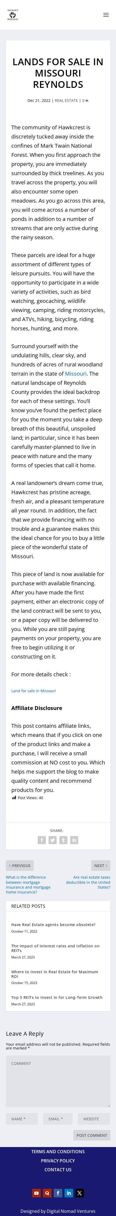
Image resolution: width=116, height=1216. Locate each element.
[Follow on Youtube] (36, 1193)
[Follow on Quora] (47, 1193)
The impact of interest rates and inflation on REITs (55, 948)
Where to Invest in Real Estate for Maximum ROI (54, 974)
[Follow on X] (79, 1193)
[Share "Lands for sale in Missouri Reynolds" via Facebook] (41, 840)
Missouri (76, 373)
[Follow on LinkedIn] (68, 1193)
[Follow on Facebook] (58, 1193)
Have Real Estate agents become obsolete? (53, 924)
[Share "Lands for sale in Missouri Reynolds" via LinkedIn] (74, 840)
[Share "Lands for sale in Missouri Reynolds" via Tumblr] (63, 840)
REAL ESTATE (66, 100)
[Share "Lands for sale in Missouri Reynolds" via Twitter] (52, 840)
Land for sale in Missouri (33, 690)
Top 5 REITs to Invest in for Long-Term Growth (57, 997)
